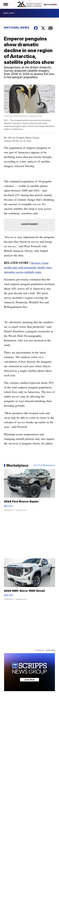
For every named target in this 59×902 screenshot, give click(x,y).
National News (16, 27)
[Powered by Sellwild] (50, 650)
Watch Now (49, 5)
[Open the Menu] (5, 4)
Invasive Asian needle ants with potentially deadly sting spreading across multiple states (28, 267)
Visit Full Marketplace (44, 465)
